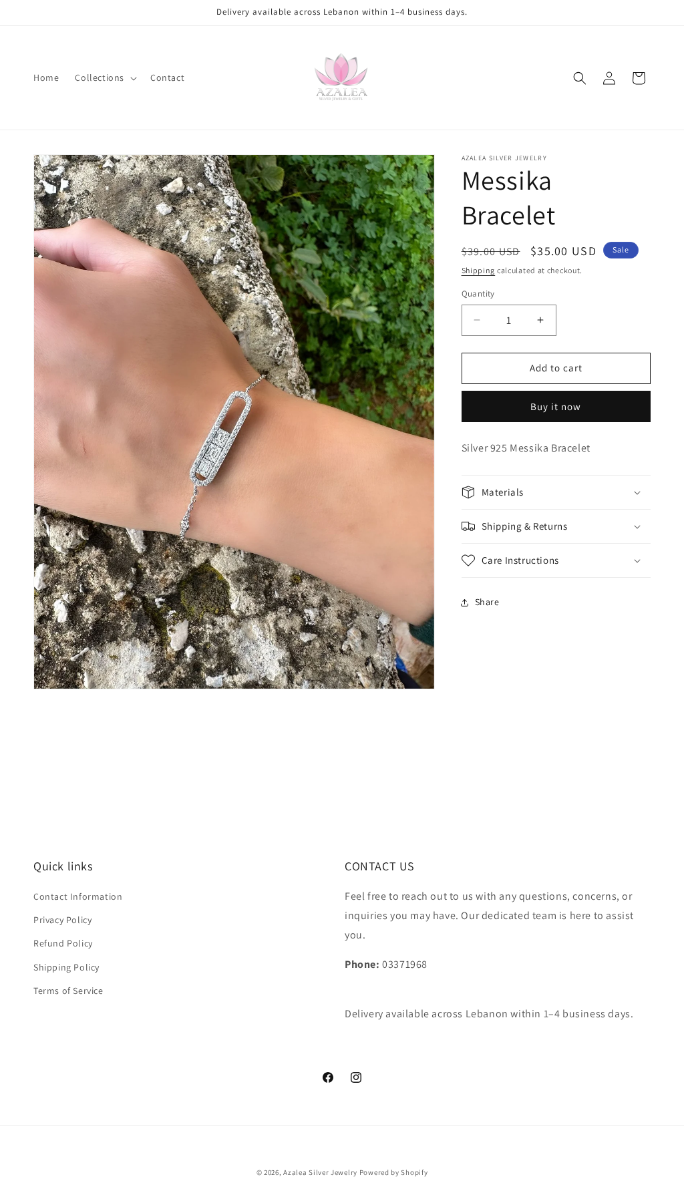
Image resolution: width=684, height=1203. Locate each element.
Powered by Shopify (393, 1172)
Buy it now (555, 406)
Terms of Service (68, 991)
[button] (104, 77)
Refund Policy (63, 943)
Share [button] (487, 602)
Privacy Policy (62, 920)
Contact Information (77, 896)
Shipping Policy (66, 967)
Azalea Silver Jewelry (320, 1172)
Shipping (479, 270)
